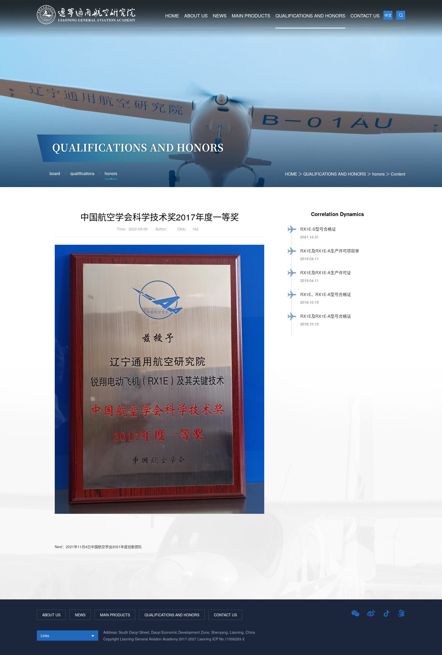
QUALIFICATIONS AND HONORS (310, 15)
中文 (388, 15)
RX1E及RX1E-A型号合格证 (325, 316)
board (55, 173)
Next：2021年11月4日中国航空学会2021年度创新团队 (98, 546)
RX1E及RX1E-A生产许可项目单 (329, 251)
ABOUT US (196, 15)
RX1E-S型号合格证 (318, 229)
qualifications (82, 173)
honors (378, 174)
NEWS (220, 15)
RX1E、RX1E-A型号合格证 (325, 294)
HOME (172, 15)
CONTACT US (365, 15)
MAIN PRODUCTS (251, 15)
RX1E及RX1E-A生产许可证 (325, 272)
